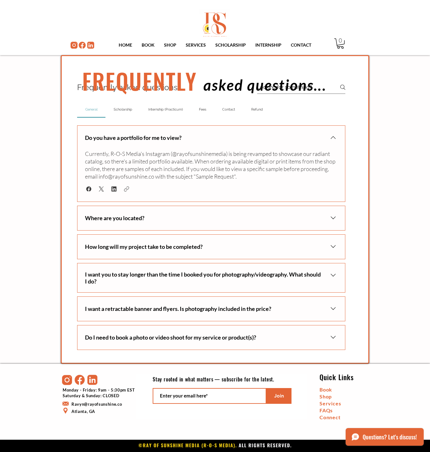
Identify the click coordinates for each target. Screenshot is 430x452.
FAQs (326, 410)
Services (330, 403)
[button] (340, 43)
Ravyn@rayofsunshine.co (96, 404)
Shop (326, 396)
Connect (330, 417)
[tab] (91, 109)
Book (326, 389)
